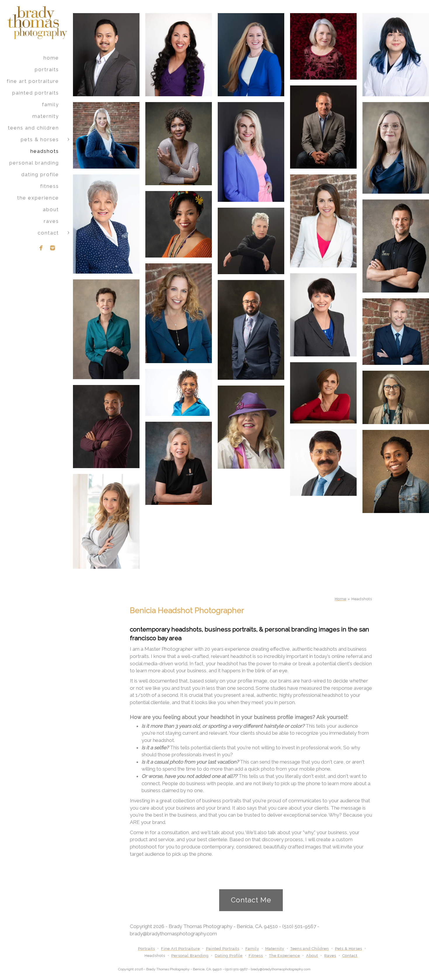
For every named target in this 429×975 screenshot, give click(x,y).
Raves (51, 221)
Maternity (45, 116)
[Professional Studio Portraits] (178, 224)
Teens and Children (33, 128)
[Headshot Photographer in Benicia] (251, 330)
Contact (48, 233)
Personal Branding (34, 163)
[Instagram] (52, 248)
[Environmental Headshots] (395, 331)
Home (51, 58)
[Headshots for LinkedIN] (395, 246)
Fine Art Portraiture (33, 81)
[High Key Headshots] (106, 224)
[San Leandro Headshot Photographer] (106, 426)
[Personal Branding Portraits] (106, 521)
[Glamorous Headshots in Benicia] (178, 463)
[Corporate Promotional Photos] (395, 471)
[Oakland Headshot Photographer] (251, 427)
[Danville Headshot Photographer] (323, 392)
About (51, 209)
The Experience (38, 198)
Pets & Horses (40, 139)
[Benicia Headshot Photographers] (323, 127)
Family (50, 104)
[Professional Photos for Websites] (106, 329)
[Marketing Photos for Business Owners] (178, 392)
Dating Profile (40, 174)
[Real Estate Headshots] (323, 462)
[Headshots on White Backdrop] (323, 314)
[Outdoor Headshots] (178, 313)
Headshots (44, 151)
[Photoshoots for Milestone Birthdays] (251, 241)
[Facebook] (41, 248)
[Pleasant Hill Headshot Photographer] (395, 397)
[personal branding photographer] (178, 143)
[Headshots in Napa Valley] (395, 148)
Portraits (47, 69)
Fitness (49, 186)
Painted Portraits (35, 93)
